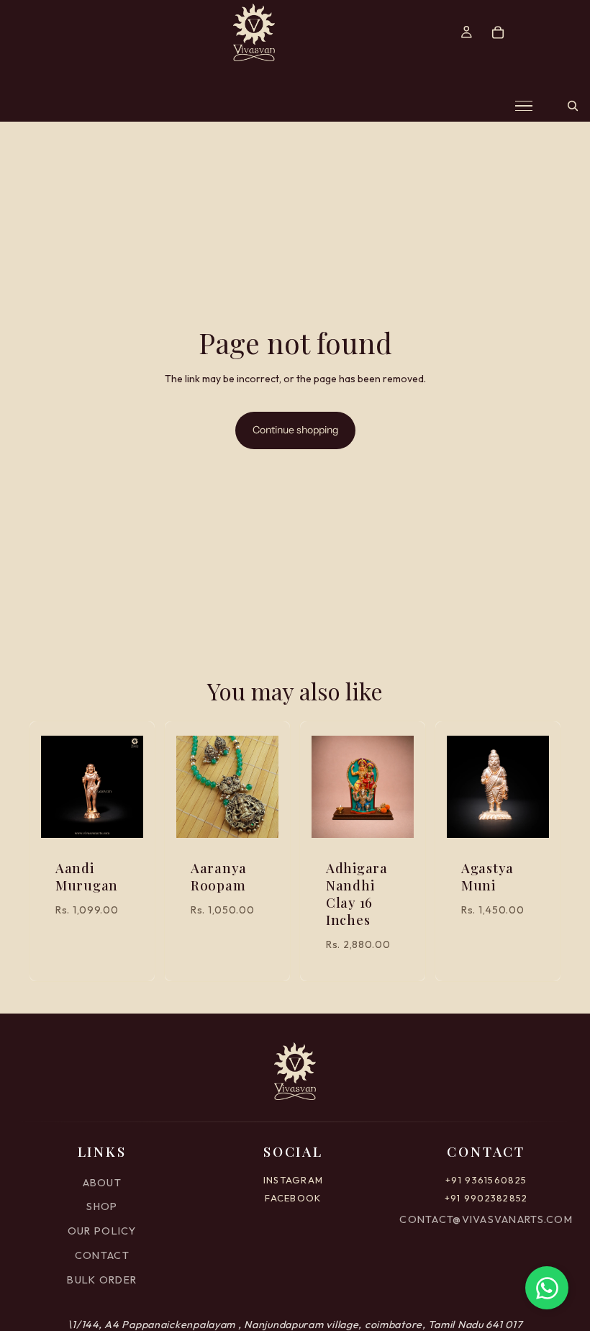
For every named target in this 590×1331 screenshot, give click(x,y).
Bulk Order (102, 1279)
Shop (101, 1206)
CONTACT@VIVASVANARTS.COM (486, 1219)
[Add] (121, 816)
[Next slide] (127, 787)
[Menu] (524, 106)
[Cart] (498, 32)
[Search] (573, 106)
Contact (102, 1255)
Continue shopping (295, 429)
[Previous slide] (57, 787)
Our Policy (102, 1230)
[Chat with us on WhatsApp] (546, 1287)
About (102, 1182)
